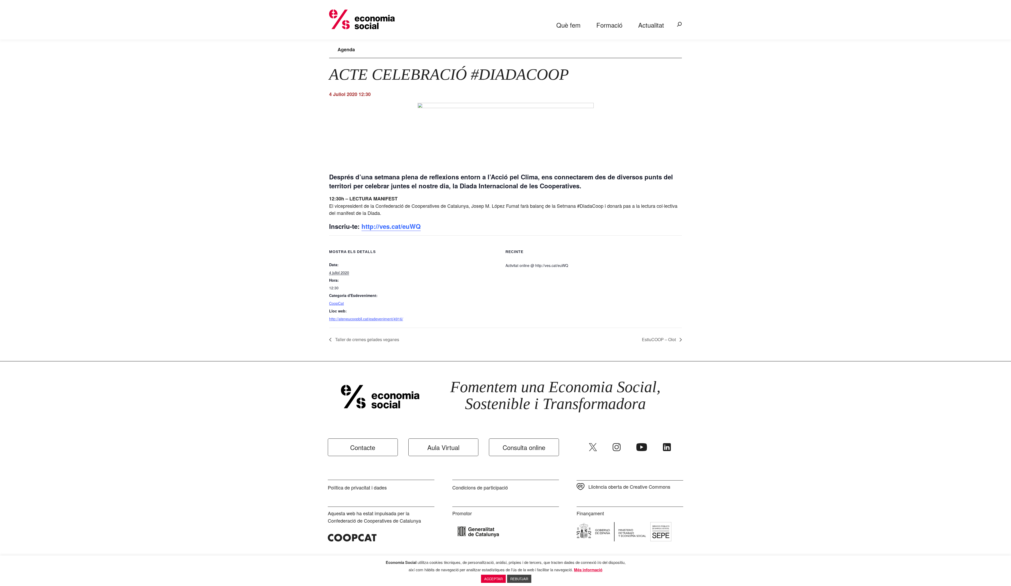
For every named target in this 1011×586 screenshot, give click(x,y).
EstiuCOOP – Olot (659, 339)
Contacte (362, 447)
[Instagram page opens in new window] (617, 447)
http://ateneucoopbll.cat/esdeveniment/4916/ (366, 318)
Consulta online (524, 447)
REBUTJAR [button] (519, 578)
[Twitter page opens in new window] (593, 447)
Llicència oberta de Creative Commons (629, 486)
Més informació (588, 570)
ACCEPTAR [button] (493, 578)
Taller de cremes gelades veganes (366, 339)
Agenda (346, 49)
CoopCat (336, 303)
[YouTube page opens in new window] (641, 447)
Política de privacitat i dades (357, 487)
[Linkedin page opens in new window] (667, 447)
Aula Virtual (443, 447)
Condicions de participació (480, 487)
